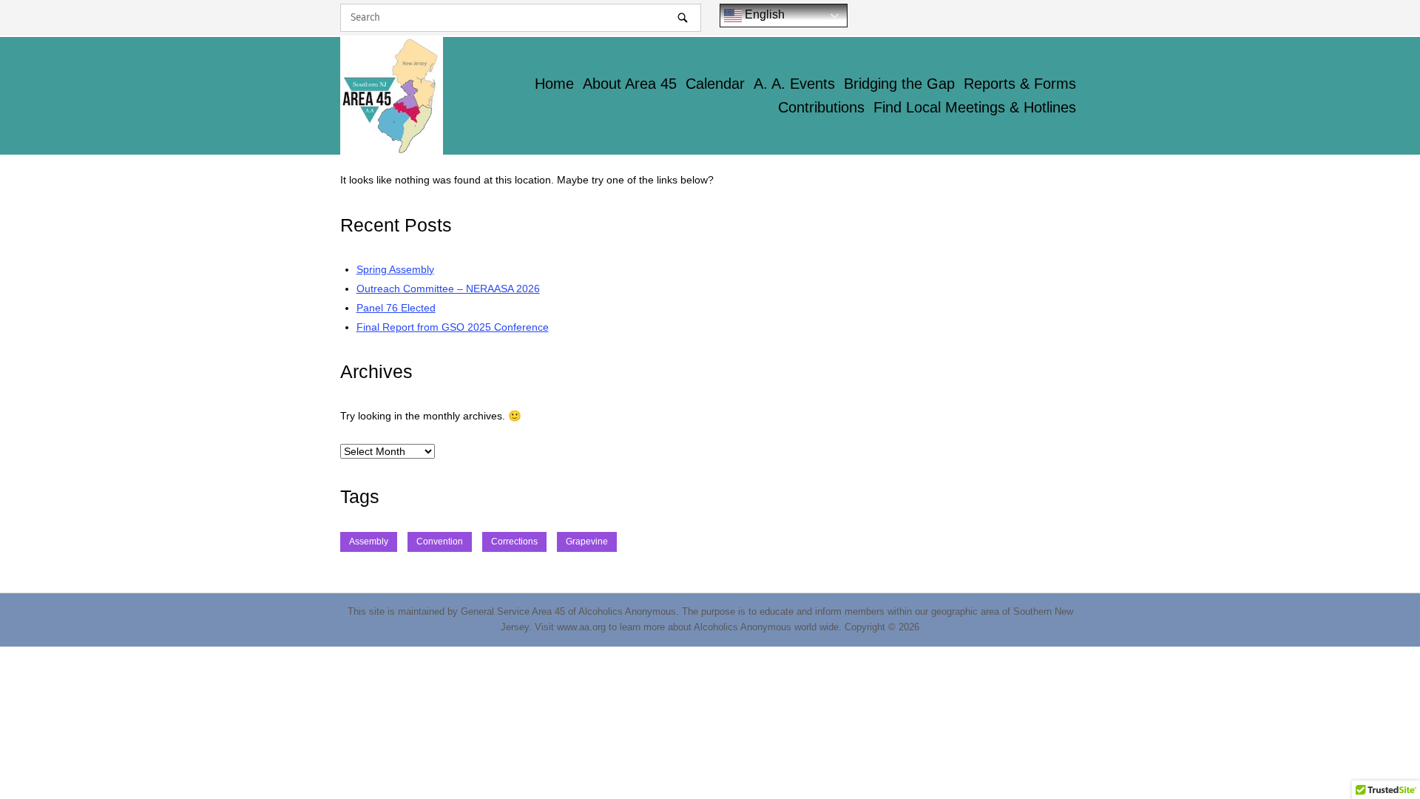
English (763, 14)
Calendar (715, 83)
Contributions (821, 107)
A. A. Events (794, 83)
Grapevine (587, 541)
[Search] (682, 17)
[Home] (391, 95)
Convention (439, 541)
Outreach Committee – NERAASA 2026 (448, 288)
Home (554, 83)
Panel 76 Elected (396, 308)
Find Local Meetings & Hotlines (974, 107)
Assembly (368, 541)
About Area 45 (630, 83)
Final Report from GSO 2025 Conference (452, 327)
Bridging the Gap (899, 83)
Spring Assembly (395, 269)
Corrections (514, 541)
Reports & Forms (1020, 83)
